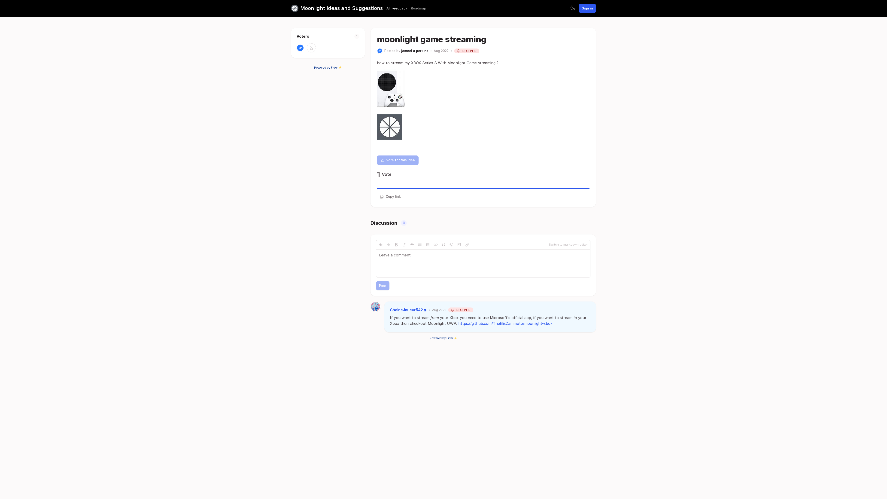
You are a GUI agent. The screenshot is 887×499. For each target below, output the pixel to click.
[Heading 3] (388, 244)
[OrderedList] (427, 244)
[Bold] (396, 244)
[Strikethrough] (412, 244)
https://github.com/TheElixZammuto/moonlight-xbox (505, 323)
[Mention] (451, 244)
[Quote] (443, 244)
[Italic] (404, 244)
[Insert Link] (467, 244)
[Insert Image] (459, 244)
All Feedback (396, 8)
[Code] (435, 244)
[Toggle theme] (573, 8)
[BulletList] (419, 244)
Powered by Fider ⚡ (328, 67)
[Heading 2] (380, 244)
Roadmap (418, 8)
